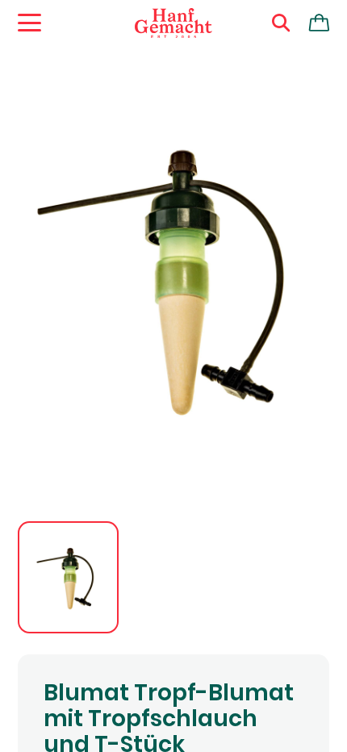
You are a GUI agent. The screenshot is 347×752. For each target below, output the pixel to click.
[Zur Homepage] (173, 23)
